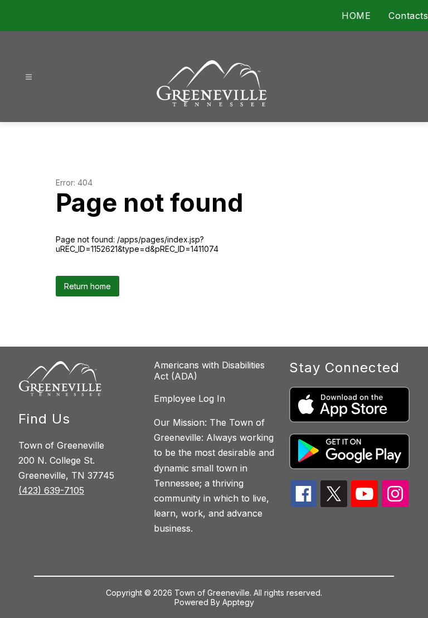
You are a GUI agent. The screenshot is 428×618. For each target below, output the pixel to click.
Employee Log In (189, 398)
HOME (356, 15)
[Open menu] (28, 77)
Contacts (408, 15)
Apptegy (238, 602)
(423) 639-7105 (51, 490)
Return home (87, 286)
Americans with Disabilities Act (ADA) (209, 370)
